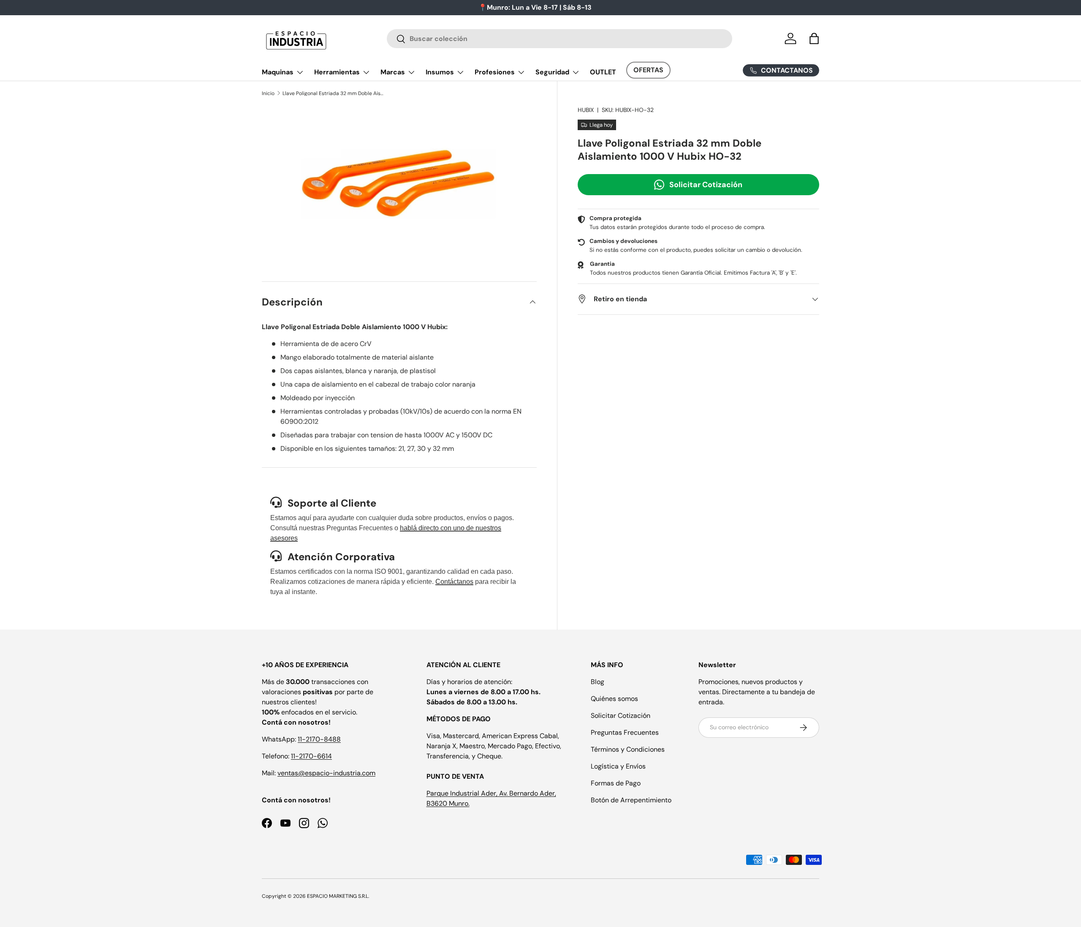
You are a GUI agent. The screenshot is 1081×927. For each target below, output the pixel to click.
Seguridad (552, 72)
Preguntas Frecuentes (625, 732)
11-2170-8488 (319, 739)
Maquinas (277, 72)
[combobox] (560, 38)
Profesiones (495, 72)
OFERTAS (648, 69)
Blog (597, 681)
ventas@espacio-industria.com (326, 773)
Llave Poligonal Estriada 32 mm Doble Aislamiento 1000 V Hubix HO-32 (333, 93)
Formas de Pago (616, 783)
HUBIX (586, 110)
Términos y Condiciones (628, 749)
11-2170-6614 (311, 756)
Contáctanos (454, 581)
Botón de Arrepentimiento (631, 800)
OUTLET (603, 72)
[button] (814, 38)
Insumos (440, 72)
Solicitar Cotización (705, 184)
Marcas (392, 72)
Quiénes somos (614, 698)
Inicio (268, 93)
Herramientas (337, 72)
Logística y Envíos (618, 766)
